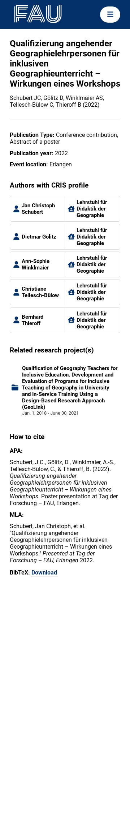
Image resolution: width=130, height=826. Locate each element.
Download (44, 572)
